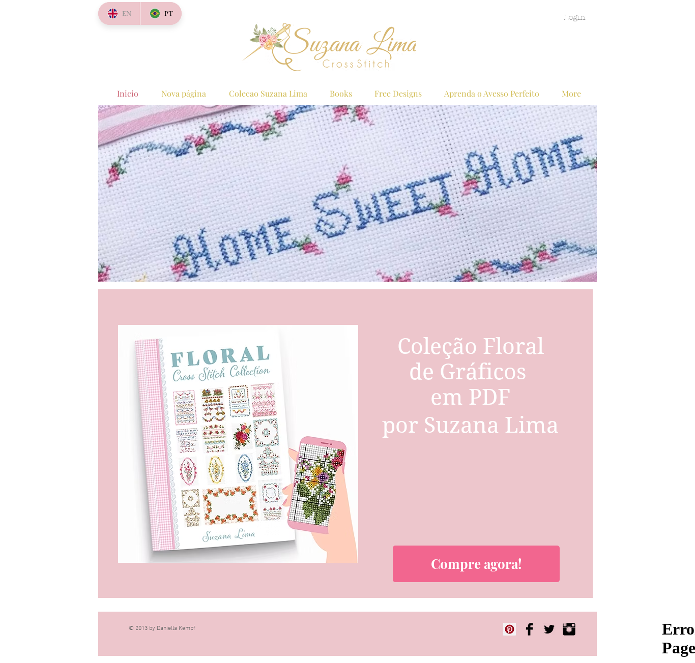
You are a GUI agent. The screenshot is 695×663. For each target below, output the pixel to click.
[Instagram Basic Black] (569, 629)
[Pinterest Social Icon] (509, 629)
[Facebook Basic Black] (529, 629)
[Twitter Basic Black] (549, 629)
